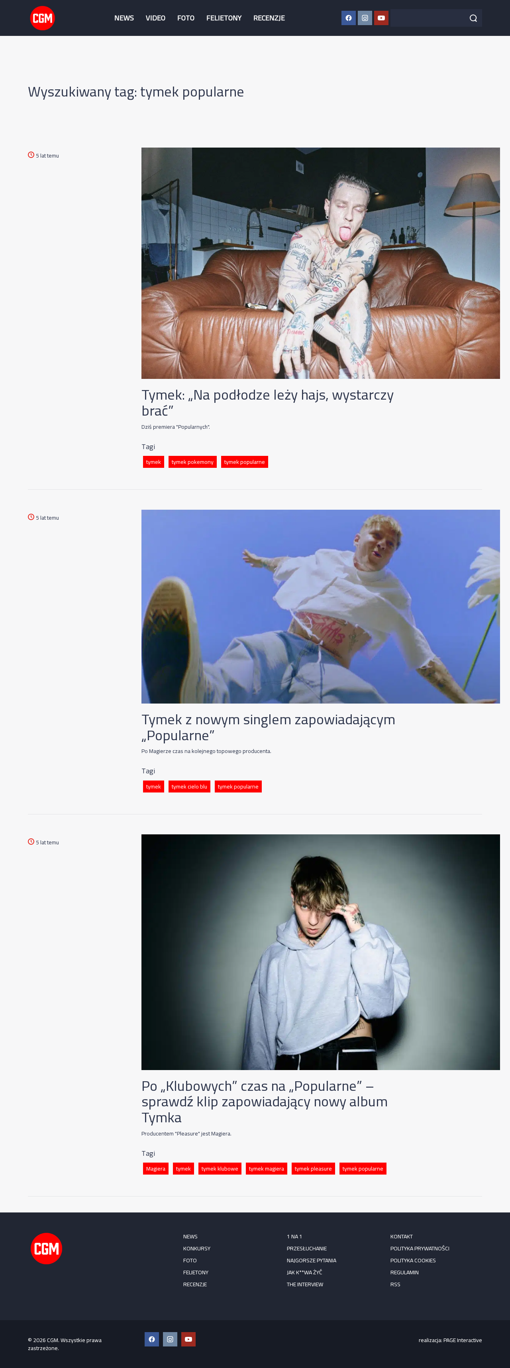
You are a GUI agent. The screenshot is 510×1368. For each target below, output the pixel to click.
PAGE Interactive (462, 1340)
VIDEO (155, 17)
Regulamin (404, 1272)
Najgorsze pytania (311, 1260)
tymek (153, 462)
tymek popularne (244, 462)
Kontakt (401, 1236)
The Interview (305, 1284)
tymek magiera (266, 1168)
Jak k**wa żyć (304, 1272)
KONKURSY (196, 1248)
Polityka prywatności (419, 1248)
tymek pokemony (193, 462)
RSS (395, 1284)
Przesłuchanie (307, 1248)
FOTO (185, 17)
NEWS (124, 17)
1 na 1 (294, 1236)
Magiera (155, 1168)
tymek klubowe (220, 1168)
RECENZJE (269, 17)
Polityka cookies (413, 1260)
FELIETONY (223, 17)
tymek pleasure (313, 1168)
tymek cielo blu (189, 786)
